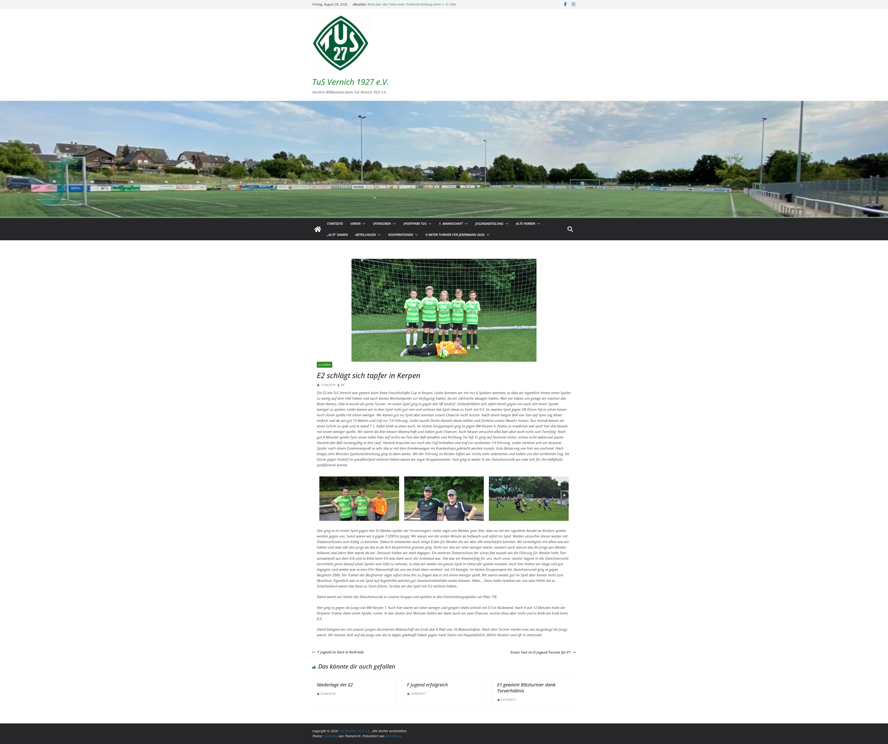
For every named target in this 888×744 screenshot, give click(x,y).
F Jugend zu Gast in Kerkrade (341, 652)
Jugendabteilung (489, 223)
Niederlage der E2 (335, 685)
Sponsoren (382, 223)
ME (343, 385)
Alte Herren (525, 223)
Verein (355, 223)
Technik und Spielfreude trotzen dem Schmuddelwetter (406, 4)
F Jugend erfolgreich (427, 685)
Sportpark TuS (414, 223)
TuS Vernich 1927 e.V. (350, 81)
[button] (363, 223)
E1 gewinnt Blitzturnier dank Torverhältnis (526, 688)
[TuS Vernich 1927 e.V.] (317, 229)
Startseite (335, 223)
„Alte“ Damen (337, 234)
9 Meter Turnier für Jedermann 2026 (455, 234)
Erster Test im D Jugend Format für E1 (540, 652)
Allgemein (324, 364)
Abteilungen (365, 234)
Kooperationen (400, 234)
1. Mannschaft (451, 223)
